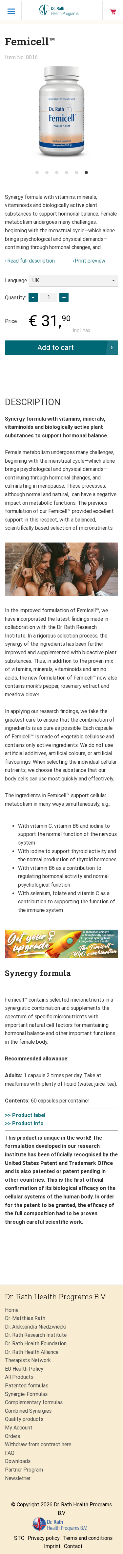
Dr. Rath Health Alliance (31, 1352)
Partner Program (24, 1470)
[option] (61, 114)
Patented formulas (26, 1385)
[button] (64, 297)
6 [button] (86, 172)
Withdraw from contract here (38, 1444)
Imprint (52, 1546)
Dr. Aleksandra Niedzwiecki (35, 1327)
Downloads (18, 1461)
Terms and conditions (88, 1538)
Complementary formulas (34, 1402)
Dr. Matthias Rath (25, 1318)
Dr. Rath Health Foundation (36, 1343)
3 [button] (56, 172)
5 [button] (76, 172)
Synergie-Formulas (26, 1394)
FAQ (9, 1453)
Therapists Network (28, 1360)
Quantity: (15, 297)
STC (19, 1538)
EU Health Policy (24, 1369)
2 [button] (47, 172)
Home (11, 1310)
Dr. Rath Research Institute (36, 1335)
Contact (73, 1546)
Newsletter (18, 1478)
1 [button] (37, 172)
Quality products (24, 1419)
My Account (18, 1428)
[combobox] (73, 281)
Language (16, 280)
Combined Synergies (28, 1411)
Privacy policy (44, 1538)
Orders (12, 1436)
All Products (19, 1377)
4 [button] (66, 172)
